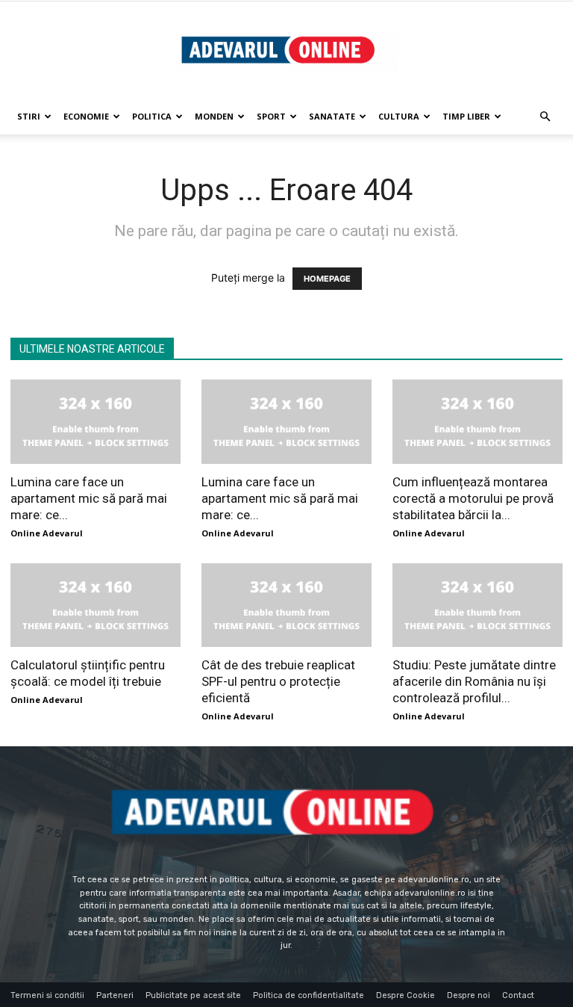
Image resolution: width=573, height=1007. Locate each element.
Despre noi (468, 995)
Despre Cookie (405, 995)
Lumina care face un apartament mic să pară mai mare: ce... (88, 498)
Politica (152, 116)
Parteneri (115, 995)
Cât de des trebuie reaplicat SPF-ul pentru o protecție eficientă (278, 681)
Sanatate (332, 116)
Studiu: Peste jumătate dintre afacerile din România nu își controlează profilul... (474, 681)
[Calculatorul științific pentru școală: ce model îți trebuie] (95, 605)
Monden (214, 116)
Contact (518, 995)
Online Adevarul (46, 533)
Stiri (28, 116)
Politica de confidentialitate (308, 995)
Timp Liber (466, 116)
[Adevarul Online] (286, 50)
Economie (86, 116)
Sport (271, 116)
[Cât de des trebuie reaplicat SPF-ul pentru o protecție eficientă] (286, 605)
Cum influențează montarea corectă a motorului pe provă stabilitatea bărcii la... (473, 498)
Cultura (398, 116)
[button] (545, 117)
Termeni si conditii (47, 995)
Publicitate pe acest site (193, 995)
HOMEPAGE (327, 278)
